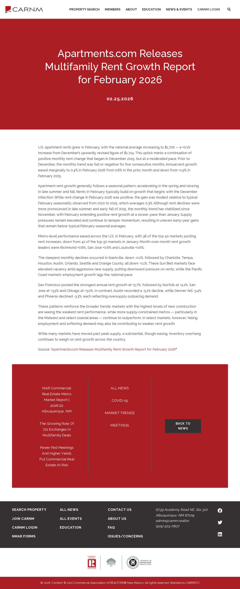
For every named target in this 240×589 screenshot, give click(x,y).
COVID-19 (120, 400)
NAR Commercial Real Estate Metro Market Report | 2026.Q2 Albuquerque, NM (57, 399)
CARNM (24, 9)
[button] (229, 9)
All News (120, 388)
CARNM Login (208, 9)
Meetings (119, 425)
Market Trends (120, 413)
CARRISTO (193, 583)
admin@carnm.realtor (172, 521)
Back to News (183, 426)
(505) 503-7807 (167, 526)
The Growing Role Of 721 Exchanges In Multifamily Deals (56, 429)
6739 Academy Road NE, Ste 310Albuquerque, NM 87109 (182, 512)
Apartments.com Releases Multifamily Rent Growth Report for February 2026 (114, 349)
